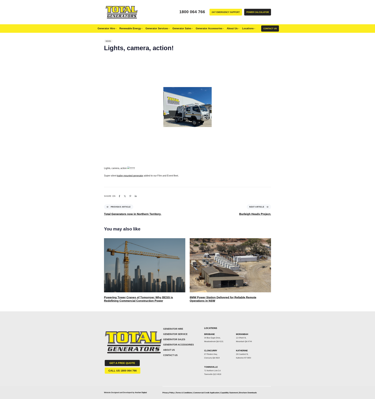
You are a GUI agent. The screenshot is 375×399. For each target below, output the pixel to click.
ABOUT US (169, 350)
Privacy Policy (168, 393)
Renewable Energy (130, 28)
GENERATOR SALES (174, 339)
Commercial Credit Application (207, 393)
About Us (232, 28)
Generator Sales (181, 28)
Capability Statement (229, 393)
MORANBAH (242, 334)
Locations (248, 28)
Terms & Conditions (184, 393)
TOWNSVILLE (211, 367)
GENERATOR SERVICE (175, 334)
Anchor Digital (141, 393)
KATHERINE (242, 350)
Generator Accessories (209, 28)
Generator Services (156, 28)
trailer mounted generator (130, 175)
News (108, 41)
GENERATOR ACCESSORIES (178, 344)
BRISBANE (209, 334)
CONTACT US (170, 355)
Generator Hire (106, 28)
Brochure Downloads (248, 393)
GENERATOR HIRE (173, 329)
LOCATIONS (210, 328)
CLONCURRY (210, 350)
